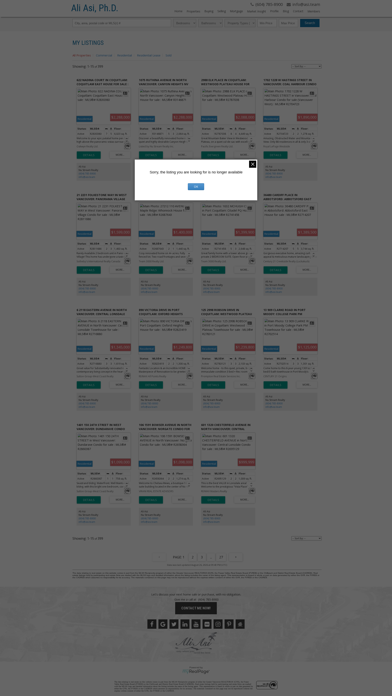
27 (221, 557)
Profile (274, 11)
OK (196, 187)
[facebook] (151, 624)
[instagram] (218, 624)
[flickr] (207, 624)
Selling (221, 11)
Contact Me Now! (196, 608)
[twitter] (173, 624)
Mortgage (236, 11)
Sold (169, 55)
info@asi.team (87, 177)
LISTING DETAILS (89, 155)
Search (310, 23)
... (211, 557)
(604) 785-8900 (87, 173)
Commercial (104, 55)
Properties (193, 11)
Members (313, 11)
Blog (286, 11)
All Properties (81, 55)
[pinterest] (229, 624)
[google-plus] (162, 624)
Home (178, 11)
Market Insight (256, 11)
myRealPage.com (196, 672)
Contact (298, 11)
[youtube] (196, 624)
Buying (208, 11)
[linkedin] (184, 624)
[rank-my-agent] (240, 624)
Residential (124, 55)
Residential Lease (148, 55)
